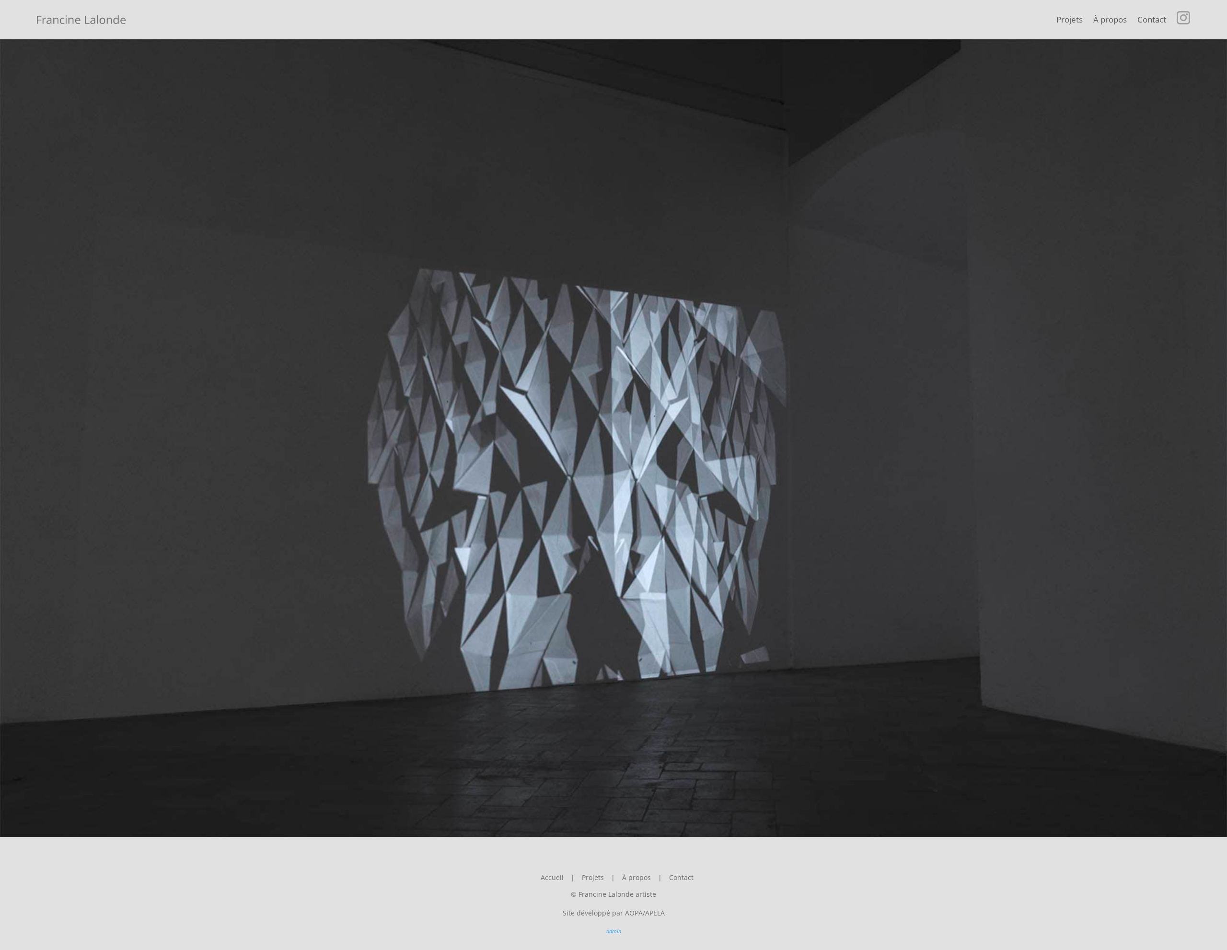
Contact (1151, 19)
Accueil (552, 877)
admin (613, 931)
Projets (1069, 19)
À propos (1110, 19)
